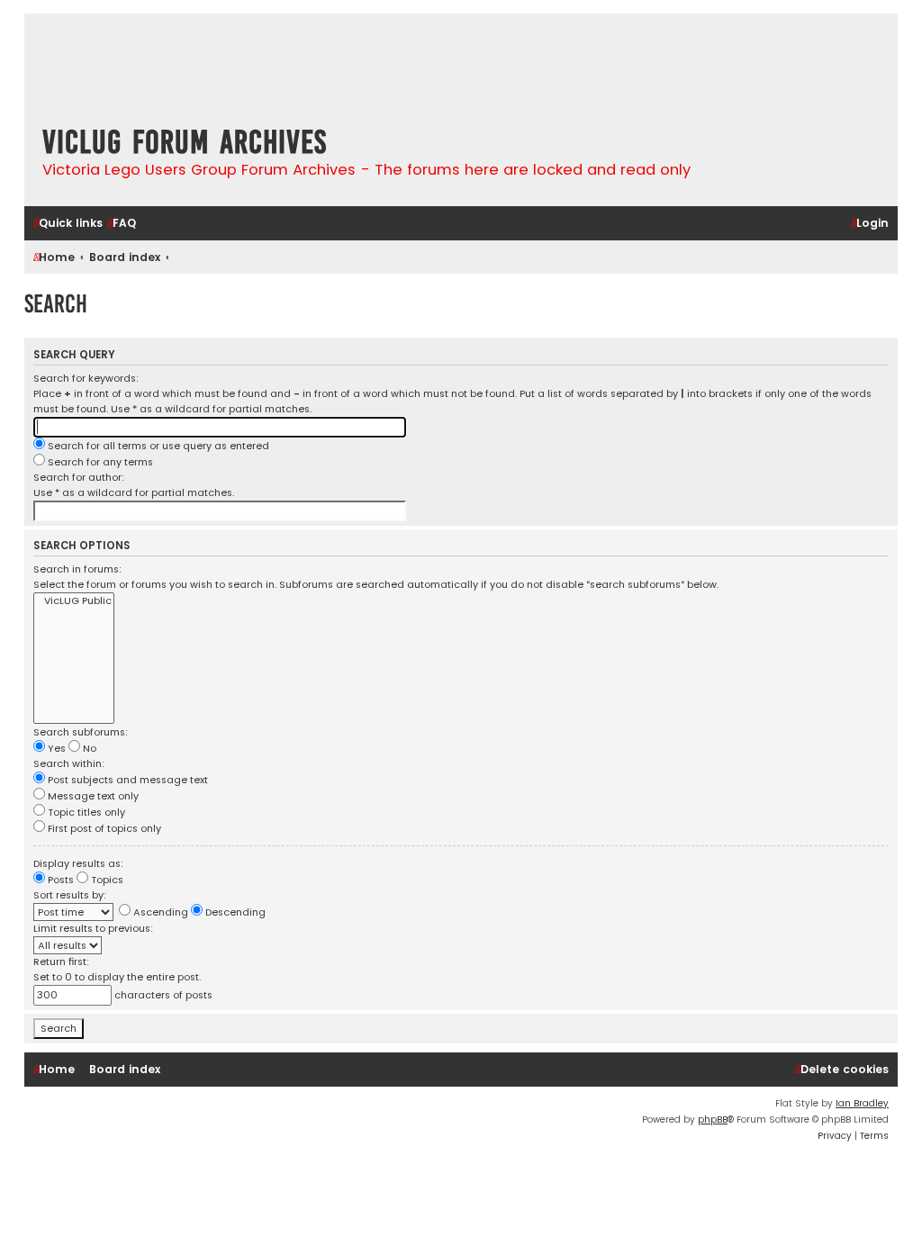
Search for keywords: (86, 378)
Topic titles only (85, 812)
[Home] (132, 64)
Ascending (159, 912)
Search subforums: (80, 732)
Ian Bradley (862, 1103)
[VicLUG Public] (73, 601)
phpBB (713, 1119)
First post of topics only (103, 828)
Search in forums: (77, 569)
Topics (105, 879)
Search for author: (78, 477)
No (88, 748)
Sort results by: (69, 895)
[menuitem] (121, 224)
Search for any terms (99, 462)
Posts (59, 879)
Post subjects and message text (126, 779)
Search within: (68, 763)
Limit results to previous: (93, 928)
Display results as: (78, 863)
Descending (234, 912)
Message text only (92, 796)
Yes (55, 748)
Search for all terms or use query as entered (157, 445)
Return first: (61, 961)
